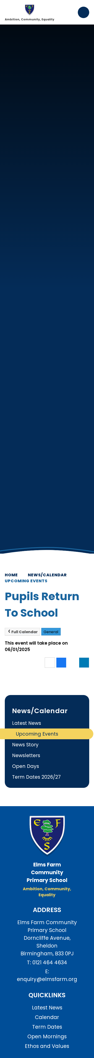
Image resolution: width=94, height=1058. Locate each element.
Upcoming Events (26, 581)
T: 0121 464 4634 (47, 962)
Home (11, 575)
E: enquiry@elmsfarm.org (47, 975)
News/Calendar (47, 575)
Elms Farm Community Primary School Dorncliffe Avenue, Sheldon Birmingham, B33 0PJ (47, 938)
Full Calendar (24, 632)
